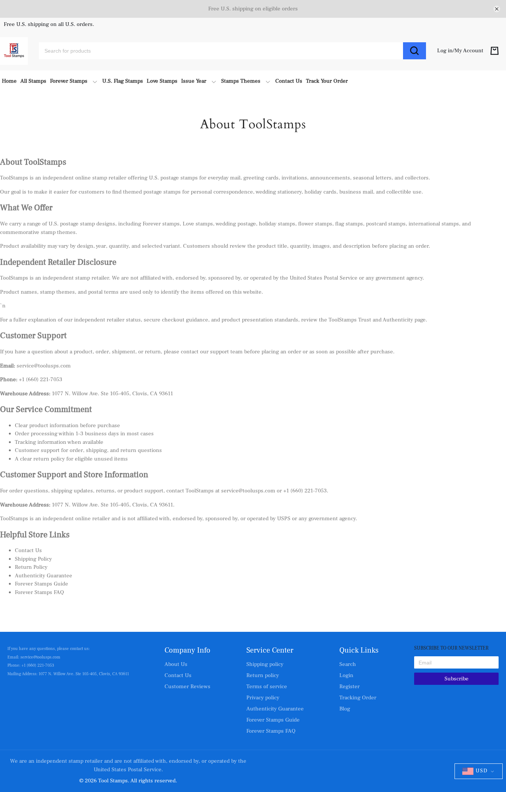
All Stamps (33, 81)
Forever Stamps (68, 81)
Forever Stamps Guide (41, 583)
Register (349, 686)
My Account (469, 50)
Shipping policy (264, 664)
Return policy (262, 675)
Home (9, 81)
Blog (344, 708)
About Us (175, 664)
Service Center (269, 650)
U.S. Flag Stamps (122, 81)
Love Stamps (162, 81)
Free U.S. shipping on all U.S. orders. (49, 25)
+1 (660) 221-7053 (305, 490)
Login (346, 675)
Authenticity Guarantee (43, 575)
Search (347, 664)
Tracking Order (357, 697)
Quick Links (359, 650)
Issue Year (193, 81)
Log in (445, 50)
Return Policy (31, 567)
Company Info (187, 650)
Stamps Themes (240, 81)
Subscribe (457, 678)
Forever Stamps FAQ (39, 592)
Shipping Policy (33, 558)
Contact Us (288, 81)
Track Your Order (327, 81)
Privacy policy (262, 697)
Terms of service (266, 686)
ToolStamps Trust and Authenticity (371, 319)
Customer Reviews (187, 686)
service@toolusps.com (248, 490)
